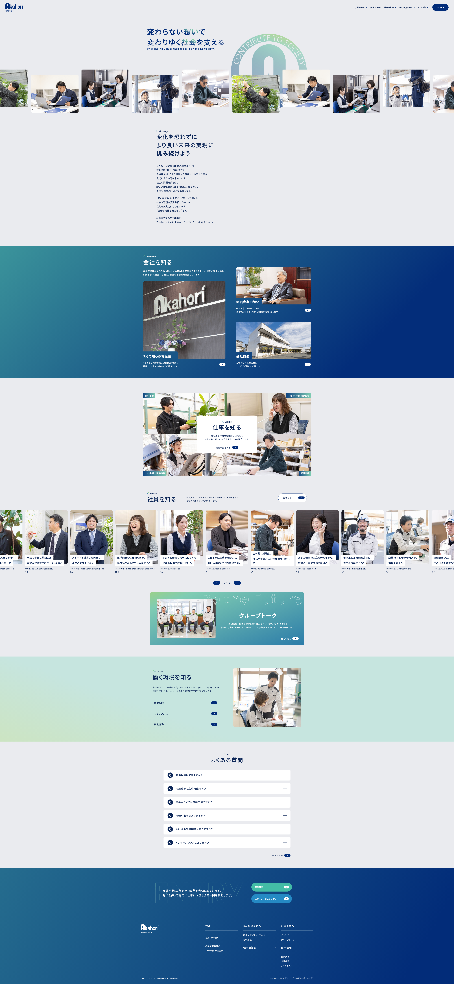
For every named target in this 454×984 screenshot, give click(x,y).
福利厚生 (247, 939)
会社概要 (285, 961)
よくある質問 (287, 965)
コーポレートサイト (276, 978)
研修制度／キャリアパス (254, 935)
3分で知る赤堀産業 (214, 950)
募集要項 (285, 956)
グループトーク (288, 939)
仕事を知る (375, 7)
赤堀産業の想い (212, 945)
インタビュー (286, 935)
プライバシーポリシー (301, 978)
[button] (216, 583)
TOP (208, 926)
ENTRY (440, 7)
